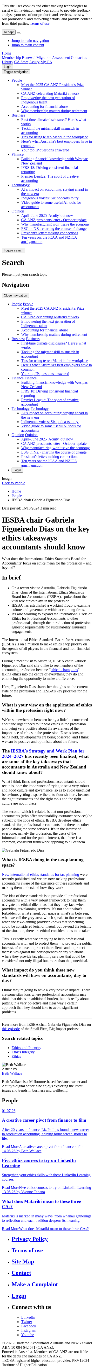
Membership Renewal (18, 57)
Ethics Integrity (23, 1052)
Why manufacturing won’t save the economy (55, 224)
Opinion (18, 211)
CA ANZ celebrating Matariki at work (50, 93)
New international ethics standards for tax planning (40, 874)
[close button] (18, 33)
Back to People (13, 483)
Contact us (79, 57)
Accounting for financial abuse (44, 106)
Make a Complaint (35, 1284)
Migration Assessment (53, 57)
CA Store (21, 62)
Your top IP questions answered (45, 150)
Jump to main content (28, 45)
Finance (18, 154)
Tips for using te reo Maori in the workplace (54, 137)
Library (7, 62)
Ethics (16, 1056)
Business (18, 115)
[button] (16, 71)
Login (7, 67)
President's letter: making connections (49, 233)
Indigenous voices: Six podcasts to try (50, 198)
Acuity (34, 62)
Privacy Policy (30, 1239)
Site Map (23, 1261)
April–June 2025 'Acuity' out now (47, 215)
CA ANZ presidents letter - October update (54, 220)
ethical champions (64, 670)
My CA (46, 62)
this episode (11, 1029)
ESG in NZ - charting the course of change (54, 229)
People (17, 80)
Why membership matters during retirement (54, 111)
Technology (21, 185)
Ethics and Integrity (26, 1048)
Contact (21, 1273)
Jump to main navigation (30, 41)
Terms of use (39, 23)
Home (6, 53)
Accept (9, 32)
